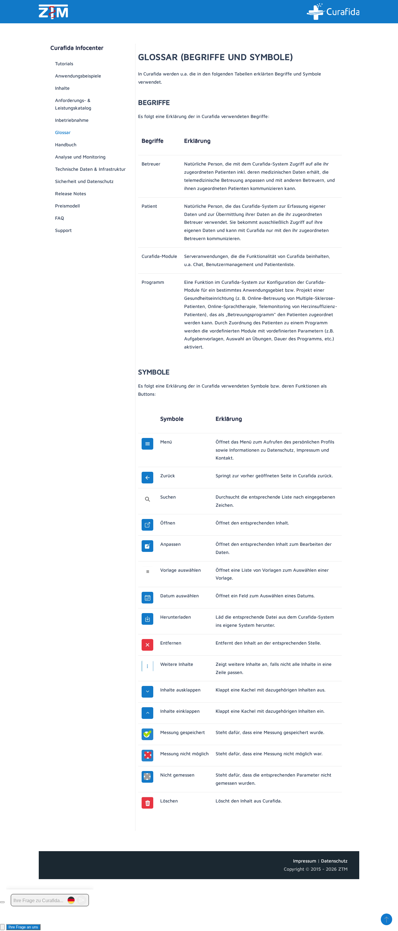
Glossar (63, 132)
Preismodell (67, 205)
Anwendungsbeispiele (78, 75)
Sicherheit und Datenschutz (84, 181)
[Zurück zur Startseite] (53, 11)
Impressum (305, 860)
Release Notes (70, 193)
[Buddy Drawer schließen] (2, 902)
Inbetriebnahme (72, 120)
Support (63, 230)
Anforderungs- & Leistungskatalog (73, 104)
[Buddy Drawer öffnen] (2, 927)
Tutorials (64, 63)
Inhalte (62, 88)
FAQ (59, 218)
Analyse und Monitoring (80, 156)
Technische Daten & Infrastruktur (90, 169)
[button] (386, 919)
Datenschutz (334, 860)
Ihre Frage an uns (23, 927)
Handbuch (65, 144)
